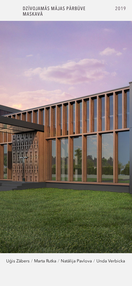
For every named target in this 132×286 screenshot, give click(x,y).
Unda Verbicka (110, 260)
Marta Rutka (45, 260)
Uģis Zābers (17, 260)
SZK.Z (11, 11)
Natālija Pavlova (76, 260)
